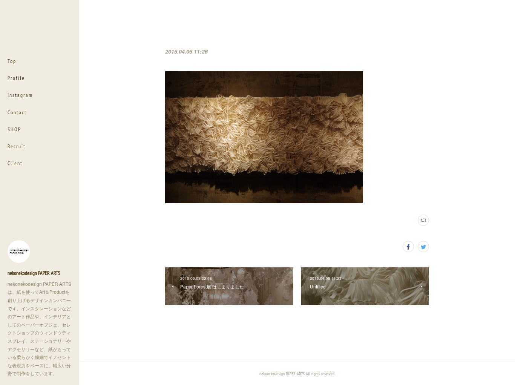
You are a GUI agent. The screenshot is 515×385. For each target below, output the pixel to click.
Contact (17, 112)
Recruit (17, 146)
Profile (16, 78)
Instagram (20, 95)
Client (15, 163)
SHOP (14, 129)
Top (12, 61)
